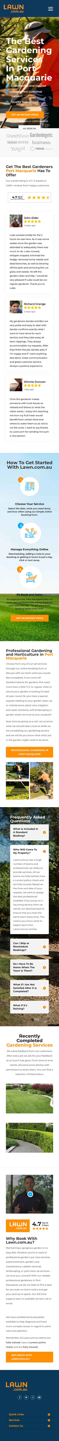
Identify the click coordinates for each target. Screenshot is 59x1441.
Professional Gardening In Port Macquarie (29, 752)
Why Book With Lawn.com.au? (21, 1357)
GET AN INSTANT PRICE (25, 114)
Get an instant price (29, 618)
